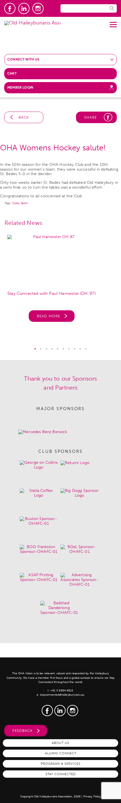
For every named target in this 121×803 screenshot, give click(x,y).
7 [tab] (69, 349)
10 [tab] (86, 349)
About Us (60, 743)
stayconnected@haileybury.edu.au (62, 694)
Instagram (38, 8)
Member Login (20, 87)
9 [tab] (80, 349)
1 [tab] (35, 349)
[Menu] (113, 22)
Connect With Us (23, 59)
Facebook (9, 8)
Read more (48, 316)
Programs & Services (60, 764)
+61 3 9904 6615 (61, 690)
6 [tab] (63, 349)
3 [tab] (46, 349)
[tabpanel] (60, 281)
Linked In (24, 8)
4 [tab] (52, 349)
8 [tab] (74, 349)
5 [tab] (57, 349)
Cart (12, 73)
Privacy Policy (92, 796)
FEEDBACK (22, 731)
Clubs (15, 203)
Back (24, 117)
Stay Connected (61, 774)
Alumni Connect (60, 753)
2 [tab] (41, 349)
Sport (24, 203)
